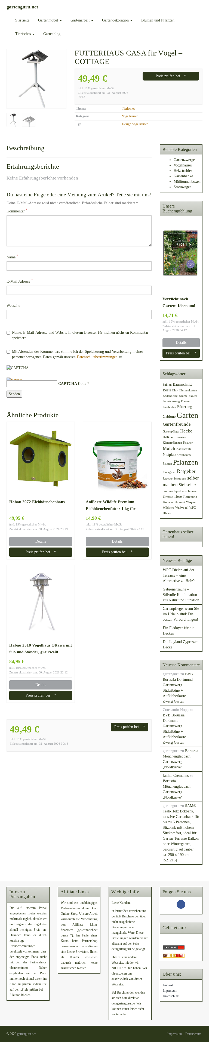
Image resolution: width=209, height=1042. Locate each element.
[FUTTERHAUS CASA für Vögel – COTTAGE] (36, 79)
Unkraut (180, 502)
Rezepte (168, 478)
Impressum (170, 990)
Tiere (178, 496)
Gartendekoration (116, 20)
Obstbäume (184, 454)
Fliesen (185, 401)
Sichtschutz (187, 485)
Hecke (186, 431)
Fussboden (169, 407)
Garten (187, 415)
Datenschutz (171, 996)
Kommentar (17, 211)
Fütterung (184, 406)
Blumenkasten (188, 390)
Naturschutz (183, 448)
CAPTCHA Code (72, 384)
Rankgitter (169, 472)
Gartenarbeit (80, 20)
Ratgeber (186, 471)
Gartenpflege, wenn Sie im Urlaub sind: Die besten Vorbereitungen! (181, 614)
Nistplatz (169, 454)
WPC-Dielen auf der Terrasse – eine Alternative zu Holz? (179, 575)
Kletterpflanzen (172, 442)
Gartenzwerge (184, 160)
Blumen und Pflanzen (157, 20)
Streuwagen (183, 187)
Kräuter (188, 442)
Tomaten (168, 502)
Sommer (168, 491)
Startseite (22, 20)
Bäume (183, 395)
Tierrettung (190, 496)
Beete (167, 390)
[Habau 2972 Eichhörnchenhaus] (40, 459)
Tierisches (23, 34)
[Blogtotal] (174, 955)
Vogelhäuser (130, 116)
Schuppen (180, 478)
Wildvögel (181, 507)
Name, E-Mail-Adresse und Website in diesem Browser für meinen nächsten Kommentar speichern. (80, 335)
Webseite (13, 306)
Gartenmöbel (48, 20)
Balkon (167, 384)
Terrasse (168, 496)
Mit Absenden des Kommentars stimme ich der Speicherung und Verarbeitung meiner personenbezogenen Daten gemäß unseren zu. (77, 354)
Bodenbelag (170, 395)
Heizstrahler (183, 171)
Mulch (169, 448)
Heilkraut (168, 437)
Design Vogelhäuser (135, 124)
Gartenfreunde (177, 424)
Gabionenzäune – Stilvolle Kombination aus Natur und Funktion (181, 594)
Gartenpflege (171, 431)
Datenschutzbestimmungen (97, 357)
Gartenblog (51, 34)
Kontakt (168, 985)
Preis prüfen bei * (171, 76)
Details (40, 541)
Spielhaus (180, 491)
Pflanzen (185, 462)
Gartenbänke (183, 176)
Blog (175, 390)
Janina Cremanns (176, 776)
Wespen (191, 502)
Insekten (181, 437)
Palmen (167, 463)
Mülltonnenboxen (187, 182)
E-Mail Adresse (20, 281)
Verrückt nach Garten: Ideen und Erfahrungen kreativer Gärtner (178, 302)
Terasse (192, 491)
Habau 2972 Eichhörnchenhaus (37, 501)
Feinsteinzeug (171, 401)
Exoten (193, 395)
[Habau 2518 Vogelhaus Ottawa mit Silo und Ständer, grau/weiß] (40, 603)
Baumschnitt (182, 384)
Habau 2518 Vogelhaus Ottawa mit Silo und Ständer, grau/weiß (40, 648)
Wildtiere (168, 507)
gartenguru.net (26, 1034)
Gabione (169, 416)
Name (12, 257)
